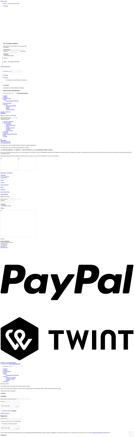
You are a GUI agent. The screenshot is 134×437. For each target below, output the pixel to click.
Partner (4, 99)
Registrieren (3, 435)
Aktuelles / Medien (10, 109)
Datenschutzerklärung (11, 362)
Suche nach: (6, 71)
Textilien (5, 136)
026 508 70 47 (4, 246)
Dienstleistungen (7, 98)
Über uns (5, 104)
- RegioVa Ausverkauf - (8, 121)
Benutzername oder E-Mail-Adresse (9, 399)
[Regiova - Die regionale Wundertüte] (5, 66)
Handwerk (5, 132)
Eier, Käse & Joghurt (10, 125)
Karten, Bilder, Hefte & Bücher (10, 134)
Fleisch (7, 126)
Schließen (3, 393)
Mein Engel (7, 176)
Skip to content (4, 1)
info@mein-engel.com (5, 141)
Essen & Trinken (7, 122)
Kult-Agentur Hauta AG (14, 363)
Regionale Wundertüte (11, 105)
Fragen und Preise (7, 103)
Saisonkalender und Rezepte (12, 100)
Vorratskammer (9, 130)
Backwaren (8, 124)
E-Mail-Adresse (4, 418)
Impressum (3, 362)
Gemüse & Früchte (10, 127)
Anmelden (3, 189)
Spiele (4, 135)
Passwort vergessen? (5, 413)
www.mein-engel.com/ (6, 142)
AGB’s (2, 187)
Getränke (8, 129)
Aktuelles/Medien (4, 194)
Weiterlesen (3, 175)
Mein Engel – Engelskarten (7, 172)
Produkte (5, 97)
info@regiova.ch (4, 247)
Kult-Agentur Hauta (5, 191)
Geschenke (5, 131)
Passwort (3, 401)
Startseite (5, 95)
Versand (2, 182)
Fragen (4, 374)
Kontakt (8, 107)
